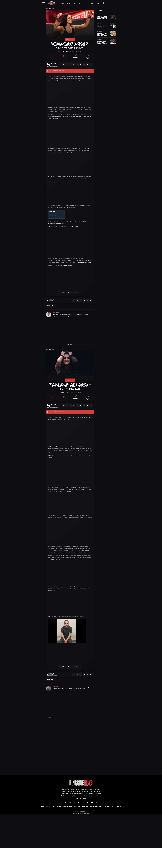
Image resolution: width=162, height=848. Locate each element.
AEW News (99, 23)
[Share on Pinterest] (84, 300)
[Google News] (70, 64)
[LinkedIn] (74, 64)
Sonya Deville (50, 305)
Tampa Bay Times (54, 446)
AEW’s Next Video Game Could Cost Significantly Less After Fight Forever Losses (102, 17)
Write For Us (57, 806)
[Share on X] (77, 300)
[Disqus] (70, 738)
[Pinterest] (77, 64)
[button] (103, 3)
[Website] (89, 687)
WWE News (51, 8)
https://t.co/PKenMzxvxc (84, 262)
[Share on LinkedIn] (80, 300)
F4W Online (51, 455)
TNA (80, 3)
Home (62, 3)
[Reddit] (91, 64)
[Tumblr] (83, 802)
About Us (77, 806)
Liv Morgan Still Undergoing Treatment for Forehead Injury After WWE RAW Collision (102, 34)
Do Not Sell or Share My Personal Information (81, 813)
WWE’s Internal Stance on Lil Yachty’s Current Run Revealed (102, 42)
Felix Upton (61, 51)
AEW (74, 3)
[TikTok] (96, 802)
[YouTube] (80, 64)
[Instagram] (84, 64)
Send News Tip (45, 806)
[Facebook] (63, 64)
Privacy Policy (109, 806)
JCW (92, 3)
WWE (68, 3)
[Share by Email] (91, 300)
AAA (86, 3)
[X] (67, 64)
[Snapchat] (87, 64)
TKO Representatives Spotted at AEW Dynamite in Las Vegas (102, 26)
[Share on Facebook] (74, 300)
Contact (85, 806)
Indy (98, 3)
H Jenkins (62, 392)
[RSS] (101, 802)
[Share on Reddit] (87, 300)
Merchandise (67, 806)
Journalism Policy (96, 806)
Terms (119, 806)
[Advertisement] (57, 165)
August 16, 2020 (73, 226)
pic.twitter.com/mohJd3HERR (56, 223)
